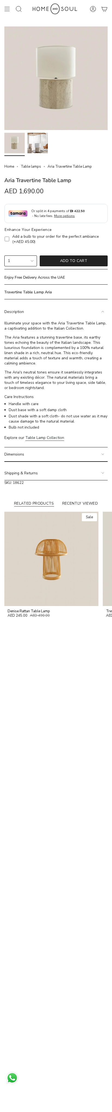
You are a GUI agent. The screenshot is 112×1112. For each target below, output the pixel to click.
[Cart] (104, 9)
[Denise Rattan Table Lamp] (51, 559)
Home (9, 166)
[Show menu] (7, 9)
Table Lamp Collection (44, 437)
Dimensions (14, 454)
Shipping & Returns (21, 473)
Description (14, 311)
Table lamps (31, 166)
